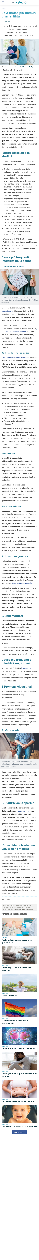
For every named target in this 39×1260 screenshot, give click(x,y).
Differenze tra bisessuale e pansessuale (15, 1021)
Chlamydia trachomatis (21, 583)
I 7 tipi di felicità (9, 995)
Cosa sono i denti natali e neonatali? (19, 1126)
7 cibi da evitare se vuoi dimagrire (18, 1101)
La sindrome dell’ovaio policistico (15, 358)
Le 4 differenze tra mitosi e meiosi (18, 1048)
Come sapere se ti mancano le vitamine (16, 969)
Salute (4, 8)
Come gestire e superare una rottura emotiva (19, 1074)
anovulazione (7, 311)
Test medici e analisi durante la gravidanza (17, 941)
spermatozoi (23, 811)
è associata (26, 668)
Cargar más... (19, 1132)
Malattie (5, 965)
